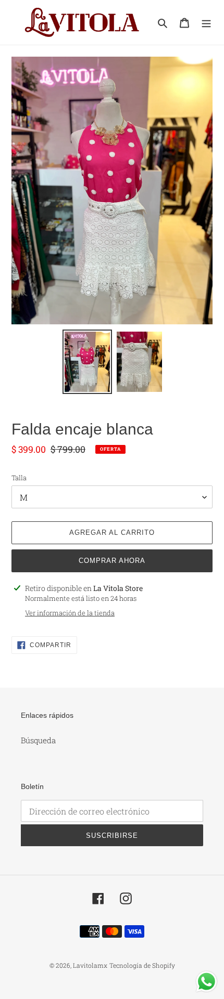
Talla (19, 477)
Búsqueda (38, 740)
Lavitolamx (90, 965)
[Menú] (206, 22)
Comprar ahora (112, 560)
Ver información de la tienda (70, 612)
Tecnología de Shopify (142, 965)
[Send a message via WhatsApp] (206, 981)
